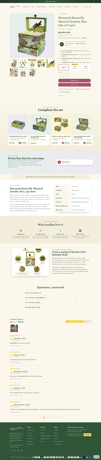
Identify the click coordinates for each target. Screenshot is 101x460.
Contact (56, 430)
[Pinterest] (18, 450)
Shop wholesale (45, 438)
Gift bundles (30, 444)
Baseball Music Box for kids (18, 136)
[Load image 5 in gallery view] (50, 63)
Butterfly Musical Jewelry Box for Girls (82, 137)
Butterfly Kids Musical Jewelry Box (38, 137)
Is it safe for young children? (50, 298)
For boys (29, 435)
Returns (56, 438)
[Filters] (86, 321)
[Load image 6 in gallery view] (14, 72)
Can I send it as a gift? (50, 302)
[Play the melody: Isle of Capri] (62, 44)
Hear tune (23, 143)
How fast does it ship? (50, 307)
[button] (33, 6)
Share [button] (61, 95)
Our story (43, 430)
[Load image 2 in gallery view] (23, 63)
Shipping (60, 35)
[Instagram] (14, 450)
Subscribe (87, 434)
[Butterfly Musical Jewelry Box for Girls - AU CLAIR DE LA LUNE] (83, 125)
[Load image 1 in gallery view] (14, 63)
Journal (42, 441)
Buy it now (74, 85)
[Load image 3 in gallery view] (32, 63)
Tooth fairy (30, 438)
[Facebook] (11, 450)
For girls (29, 433)
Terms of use (57, 444)
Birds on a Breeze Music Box (61, 136)
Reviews (43, 433)
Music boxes (30, 430)
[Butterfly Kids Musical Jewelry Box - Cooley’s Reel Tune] (40, 125)
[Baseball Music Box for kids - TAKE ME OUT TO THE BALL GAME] (18, 125)
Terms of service (58, 441)
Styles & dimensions (46, 435)
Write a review (75, 321)
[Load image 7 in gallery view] (23, 72)
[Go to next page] (60, 418)
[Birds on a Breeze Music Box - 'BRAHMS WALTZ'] (61, 125)
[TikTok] (21, 450)
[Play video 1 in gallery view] (32, 72)
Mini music (30, 441)
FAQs (55, 433)
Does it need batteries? (50, 293)
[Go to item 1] (14, 328)
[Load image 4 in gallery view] (41, 63)
